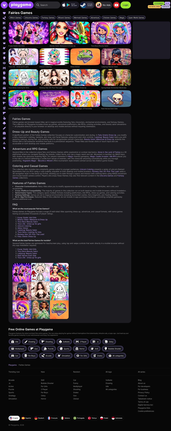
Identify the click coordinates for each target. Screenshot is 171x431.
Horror (43, 399)
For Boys (44, 392)
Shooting (76, 389)
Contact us (142, 395)
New (43, 372)
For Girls (44, 386)
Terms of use (143, 402)
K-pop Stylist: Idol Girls (27, 217)
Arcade (11, 380)
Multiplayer (77, 386)
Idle (107, 386)
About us (141, 383)
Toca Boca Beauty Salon (28, 222)
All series (141, 372)
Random (76, 372)
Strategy (12, 395)
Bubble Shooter (47, 383)
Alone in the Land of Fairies (109, 152)
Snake (75, 392)
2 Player (44, 389)
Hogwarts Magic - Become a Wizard (38, 161)
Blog (140, 380)
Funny (75, 383)
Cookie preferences (146, 411)
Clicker (76, 399)
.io (9, 383)
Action (11, 386)
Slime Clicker (23, 228)
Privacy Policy (143, 392)
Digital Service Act (145, 405)
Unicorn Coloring (87, 169)
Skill (42, 380)
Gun (74, 395)
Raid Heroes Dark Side (27, 255)
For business (143, 389)
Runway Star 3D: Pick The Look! (105, 171)
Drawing (109, 383)
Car (74, 380)
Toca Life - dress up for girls (29, 224)
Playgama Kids (144, 408)
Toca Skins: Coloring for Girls (29, 232)
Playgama (13, 365)
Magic (70, 156)
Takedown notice (145, 399)
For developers (144, 386)
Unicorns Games (106, 176)
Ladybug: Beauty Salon (104, 137)
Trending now (14, 372)
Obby (43, 395)
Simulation (13, 399)
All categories (111, 389)
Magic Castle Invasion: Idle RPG (103, 156)
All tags (109, 372)
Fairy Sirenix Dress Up (107, 135)
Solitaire (109, 380)
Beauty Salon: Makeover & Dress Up (99, 139)
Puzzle (11, 389)
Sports (11, 392)
